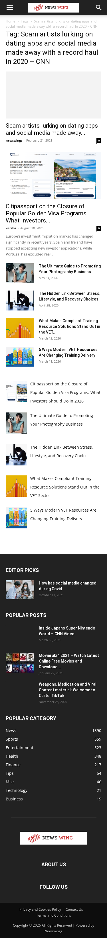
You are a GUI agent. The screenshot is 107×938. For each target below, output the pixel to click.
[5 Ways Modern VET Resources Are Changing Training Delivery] (20, 357)
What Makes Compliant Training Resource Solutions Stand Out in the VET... (69, 326)
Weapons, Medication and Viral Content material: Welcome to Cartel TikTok (67, 690)
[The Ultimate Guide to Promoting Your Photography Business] (20, 273)
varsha (11, 228)
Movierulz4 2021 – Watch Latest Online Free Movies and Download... (69, 661)
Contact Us (74, 909)
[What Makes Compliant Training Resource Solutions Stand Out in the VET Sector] (20, 328)
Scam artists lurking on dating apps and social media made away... (52, 129)
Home (10, 21)
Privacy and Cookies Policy (40, 909)
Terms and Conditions (53, 915)
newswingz (14, 140)
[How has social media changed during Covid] (20, 589)
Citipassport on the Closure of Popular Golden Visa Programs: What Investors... (47, 213)
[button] (10, 7)
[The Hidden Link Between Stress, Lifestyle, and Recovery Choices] (20, 300)
